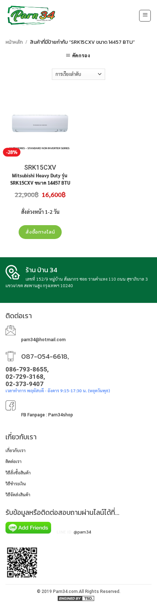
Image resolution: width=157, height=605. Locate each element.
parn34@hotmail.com (43, 339)
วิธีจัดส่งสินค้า (17, 494)
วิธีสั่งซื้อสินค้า (18, 472)
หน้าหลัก (14, 42)
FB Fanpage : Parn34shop (47, 414)
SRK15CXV (40, 167)
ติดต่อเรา (13, 461)
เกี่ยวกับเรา (15, 450)
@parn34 (82, 532)
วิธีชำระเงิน (15, 483)
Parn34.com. (66, 591)
